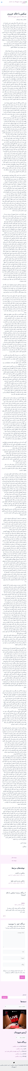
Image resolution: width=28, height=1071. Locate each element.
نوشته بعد (14, 860)
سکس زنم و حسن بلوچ (18, 881)
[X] (14, 1062)
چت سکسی (16, 1046)
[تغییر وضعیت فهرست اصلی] (1, 2)
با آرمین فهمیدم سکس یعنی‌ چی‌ (12, 1051)
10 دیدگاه (23, 883)
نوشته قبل (14, 857)
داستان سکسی (16, 875)
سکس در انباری (20, 873)
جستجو (24, 994)
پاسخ (4, 915)
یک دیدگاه (24, 16)
